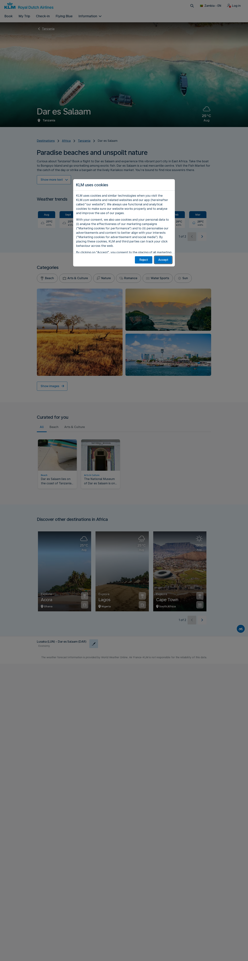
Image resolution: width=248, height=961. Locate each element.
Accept (163, 260)
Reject (143, 260)
